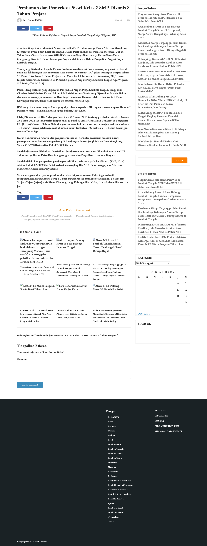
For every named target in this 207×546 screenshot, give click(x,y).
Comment (22, 359)
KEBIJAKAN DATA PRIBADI (168, 431)
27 (139, 308)
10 (170, 289)
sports (111, 503)
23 (162, 302)
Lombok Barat (115, 444)
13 (139, 296)
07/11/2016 (119, 20)
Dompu (111, 430)
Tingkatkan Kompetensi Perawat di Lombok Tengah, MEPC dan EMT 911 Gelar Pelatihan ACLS (37, 270)
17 (170, 296)
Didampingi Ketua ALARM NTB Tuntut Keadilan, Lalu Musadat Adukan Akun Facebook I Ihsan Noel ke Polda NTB (162, 62)
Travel (111, 521)
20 (139, 302)
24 (170, 302)
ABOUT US (160, 410)
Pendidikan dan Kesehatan (120, 485)
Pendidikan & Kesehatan (120, 480)
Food (110, 439)
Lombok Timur (115, 453)
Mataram (112, 462)
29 (154, 308)
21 (147, 302)
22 (154, 302)
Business (112, 426)
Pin (49, 28)
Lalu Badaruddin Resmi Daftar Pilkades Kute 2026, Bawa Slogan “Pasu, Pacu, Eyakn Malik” (72, 314)
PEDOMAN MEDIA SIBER (167, 426)
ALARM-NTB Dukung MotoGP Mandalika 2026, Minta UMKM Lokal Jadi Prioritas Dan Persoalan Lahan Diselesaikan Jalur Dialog (162, 102)
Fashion (111, 435)
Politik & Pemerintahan (119, 494)
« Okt (138, 313)
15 (154, 296)
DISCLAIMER (161, 415)
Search (179, 160)
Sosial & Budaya (116, 498)
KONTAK (159, 421)
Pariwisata (113, 471)
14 (147, 296)
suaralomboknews (38, 541)
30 (162, 308)
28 (147, 308)
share (24, 28)
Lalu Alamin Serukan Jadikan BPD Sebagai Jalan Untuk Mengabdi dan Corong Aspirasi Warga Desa (162, 132)
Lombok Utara (115, 458)
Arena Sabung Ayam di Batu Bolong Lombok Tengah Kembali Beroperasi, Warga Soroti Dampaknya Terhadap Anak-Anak (162, 32)
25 (178, 302)
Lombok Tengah (116, 448)
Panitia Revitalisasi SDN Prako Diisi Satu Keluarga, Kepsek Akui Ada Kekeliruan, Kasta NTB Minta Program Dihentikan (162, 75)
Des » (147, 313)
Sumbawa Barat (115, 507)
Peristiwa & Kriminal (118, 489)
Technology (113, 516)
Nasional (112, 467)
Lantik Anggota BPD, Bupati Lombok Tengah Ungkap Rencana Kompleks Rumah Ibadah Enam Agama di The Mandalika (160, 118)
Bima (110, 421)
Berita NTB (113, 417)
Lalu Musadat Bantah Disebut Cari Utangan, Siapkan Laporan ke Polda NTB (162, 143)
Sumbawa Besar (115, 512)
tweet (37, 28)
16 (162, 296)
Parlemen (112, 476)
